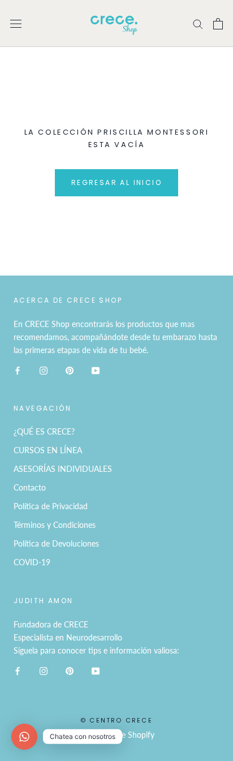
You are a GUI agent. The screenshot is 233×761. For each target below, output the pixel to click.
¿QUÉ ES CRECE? (44, 431)
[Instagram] (44, 369)
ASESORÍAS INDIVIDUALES (63, 469)
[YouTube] (96, 369)
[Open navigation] (15, 23)
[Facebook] (17, 369)
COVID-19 (32, 562)
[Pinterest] (70, 369)
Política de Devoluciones (56, 543)
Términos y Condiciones (55, 525)
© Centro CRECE (116, 720)
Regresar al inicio (116, 182)
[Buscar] (198, 23)
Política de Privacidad (51, 506)
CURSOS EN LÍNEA (48, 450)
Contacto (30, 487)
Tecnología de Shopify (116, 734)
